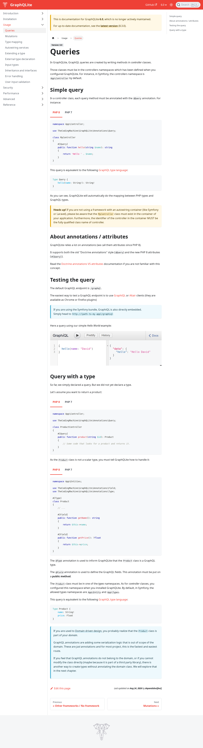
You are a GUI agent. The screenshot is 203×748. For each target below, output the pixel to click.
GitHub (149, 5)
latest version (109, 26)
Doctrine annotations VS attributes (82, 264)
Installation (10, 19)
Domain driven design (88, 631)
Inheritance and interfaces (21, 70)
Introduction (10, 13)
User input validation (17, 82)
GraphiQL (119, 295)
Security (8, 87)
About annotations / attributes (183, 20)
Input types (12, 64)
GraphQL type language (113, 170)
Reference (9, 104)
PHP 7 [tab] (68, 112)
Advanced (9, 99)
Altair (132, 295)
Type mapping (13, 42)
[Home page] (53, 38)
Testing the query (177, 25)
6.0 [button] (162, 5)
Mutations (11, 36)
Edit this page (62, 688)
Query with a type (177, 30)
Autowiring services (17, 47)
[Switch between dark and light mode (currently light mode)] (171, 4)
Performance (11, 93)
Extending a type (15, 53)
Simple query (175, 16)
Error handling (14, 76)
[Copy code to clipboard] (157, 123)
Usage (7, 24)
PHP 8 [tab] (56, 112)
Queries (10, 30)
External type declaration (20, 59)
